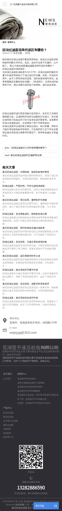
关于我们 (7, 374)
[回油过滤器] (31, 99)
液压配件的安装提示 (26, 379)
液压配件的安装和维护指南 (29, 387)
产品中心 (7, 408)
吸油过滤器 (8, 417)
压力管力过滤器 (10, 421)
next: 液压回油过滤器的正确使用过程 (23, 155)
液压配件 (7, 433)
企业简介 (7, 379)
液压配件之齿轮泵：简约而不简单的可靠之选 (38, 395)
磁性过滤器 (8, 425)
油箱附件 (7, 429)
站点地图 (19, 505)
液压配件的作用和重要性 (28, 391)
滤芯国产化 (8, 437)
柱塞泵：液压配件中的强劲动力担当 (34, 403)
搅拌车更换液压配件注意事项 (30, 383)
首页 (4, 42)
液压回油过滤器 (19, 508)
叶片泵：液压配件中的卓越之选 (31, 399)
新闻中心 (11, 42)
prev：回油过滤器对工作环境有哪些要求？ (26, 148)
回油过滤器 (28, 66)
